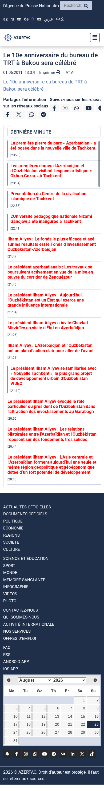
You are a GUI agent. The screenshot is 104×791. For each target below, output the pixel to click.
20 (57, 724)
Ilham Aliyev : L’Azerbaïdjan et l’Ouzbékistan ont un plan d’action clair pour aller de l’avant (50, 348)
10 (15, 716)
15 (83, 716)
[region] (54, 313)
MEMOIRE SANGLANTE (24, 579)
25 (28, 732)
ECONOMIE (13, 528)
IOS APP (10, 668)
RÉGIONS (11, 535)
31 (15, 740)
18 (28, 724)
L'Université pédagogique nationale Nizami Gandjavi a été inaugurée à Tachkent (51, 219)
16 (96, 716)
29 (83, 732)
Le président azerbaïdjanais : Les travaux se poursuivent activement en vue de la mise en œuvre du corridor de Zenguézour (50, 272)
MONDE (10, 572)
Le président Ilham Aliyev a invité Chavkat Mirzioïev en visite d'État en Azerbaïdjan (47, 325)
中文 (60, 19)
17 (15, 724)
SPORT (9, 565)
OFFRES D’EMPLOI (19, 638)
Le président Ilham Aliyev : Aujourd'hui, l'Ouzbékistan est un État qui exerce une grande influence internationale (45, 300)
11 (29, 716)
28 (70, 732)
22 (83, 724)
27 (57, 732)
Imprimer (47, 72)
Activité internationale (28, 624)
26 (43, 732)
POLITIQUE (13, 521)
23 (96, 724)
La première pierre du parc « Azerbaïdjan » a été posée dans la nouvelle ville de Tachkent (53, 145)
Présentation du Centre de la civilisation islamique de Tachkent (48, 196)
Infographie (16, 586)
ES (39, 19)
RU (12, 19)
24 (15, 732)
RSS (6, 654)
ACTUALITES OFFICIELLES (27, 507)
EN (19, 19)
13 (57, 716)
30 (96, 732)
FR (32, 19)
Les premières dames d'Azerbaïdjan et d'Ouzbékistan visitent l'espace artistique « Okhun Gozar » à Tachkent (51, 170)
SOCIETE (11, 542)
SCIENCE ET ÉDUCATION (26, 558)
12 (43, 716)
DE (26, 19)
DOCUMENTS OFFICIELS (25, 514)
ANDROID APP (16, 661)
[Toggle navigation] (93, 37)
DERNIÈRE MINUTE (30, 132)
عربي (48, 19)
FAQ (6, 647)
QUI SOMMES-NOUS (21, 617)
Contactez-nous (20, 610)
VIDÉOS (10, 594)
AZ (5, 19)
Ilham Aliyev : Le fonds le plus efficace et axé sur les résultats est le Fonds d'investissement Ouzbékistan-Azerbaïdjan (51, 244)
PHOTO (9, 601)
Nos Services (17, 631)
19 (43, 724)
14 (70, 716)
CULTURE (11, 549)
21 (70, 724)
